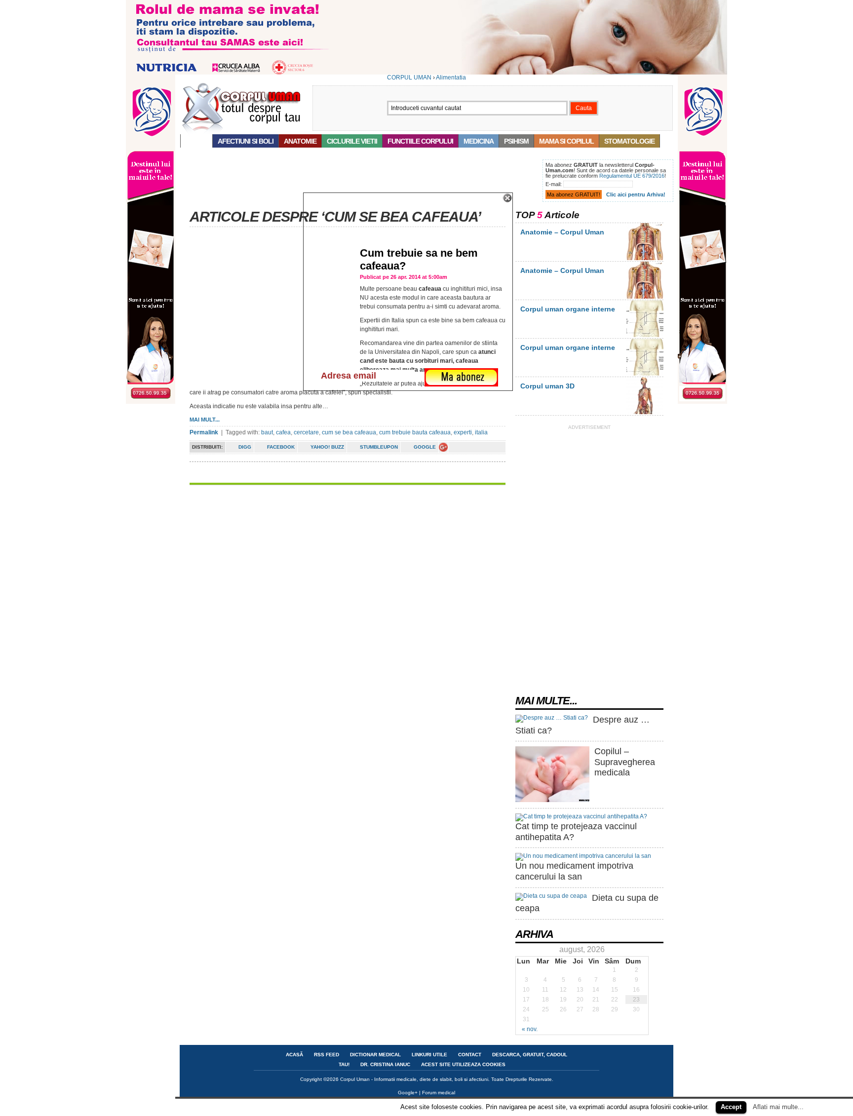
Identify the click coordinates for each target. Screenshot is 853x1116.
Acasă (196, 141)
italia (481, 432)
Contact (469, 1054)
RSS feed (326, 1054)
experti (463, 432)
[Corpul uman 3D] (644, 412)
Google (425, 447)
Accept (731, 1107)
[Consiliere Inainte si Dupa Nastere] (426, 72)
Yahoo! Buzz (327, 447)
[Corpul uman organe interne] (644, 335)
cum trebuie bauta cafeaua (415, 432)
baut (267, 432)
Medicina (479, 141)
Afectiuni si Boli (245, 141)
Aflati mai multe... (778, 1107)
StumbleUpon (379, 447)
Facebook (281, 447)
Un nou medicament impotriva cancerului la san (574, 871)
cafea (283, 432)
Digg (244, 447)
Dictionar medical (375, 1054)
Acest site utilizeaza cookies (463, 1064)
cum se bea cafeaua (349, 432)
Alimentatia (451, 77)
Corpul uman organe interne (567, 309)
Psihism (516, 141)
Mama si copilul (566, 141)
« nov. (530, 1029)
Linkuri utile (429, 1054)
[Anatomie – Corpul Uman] (644, 258)
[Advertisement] (359, 181)
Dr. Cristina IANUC (385, 1064)
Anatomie (300, 141)
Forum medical (438, 1092)
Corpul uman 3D (547, 386)
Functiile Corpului (420, 141)
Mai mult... (205, 420)
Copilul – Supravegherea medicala (624, 761)
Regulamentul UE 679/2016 (631, 176)
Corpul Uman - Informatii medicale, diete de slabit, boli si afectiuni (414, 1079)
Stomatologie (629, 141)
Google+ (408, 1092)
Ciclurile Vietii (352, 141)
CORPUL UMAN (409, 77)
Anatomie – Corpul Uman (562, 232)
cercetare (306, 432)
